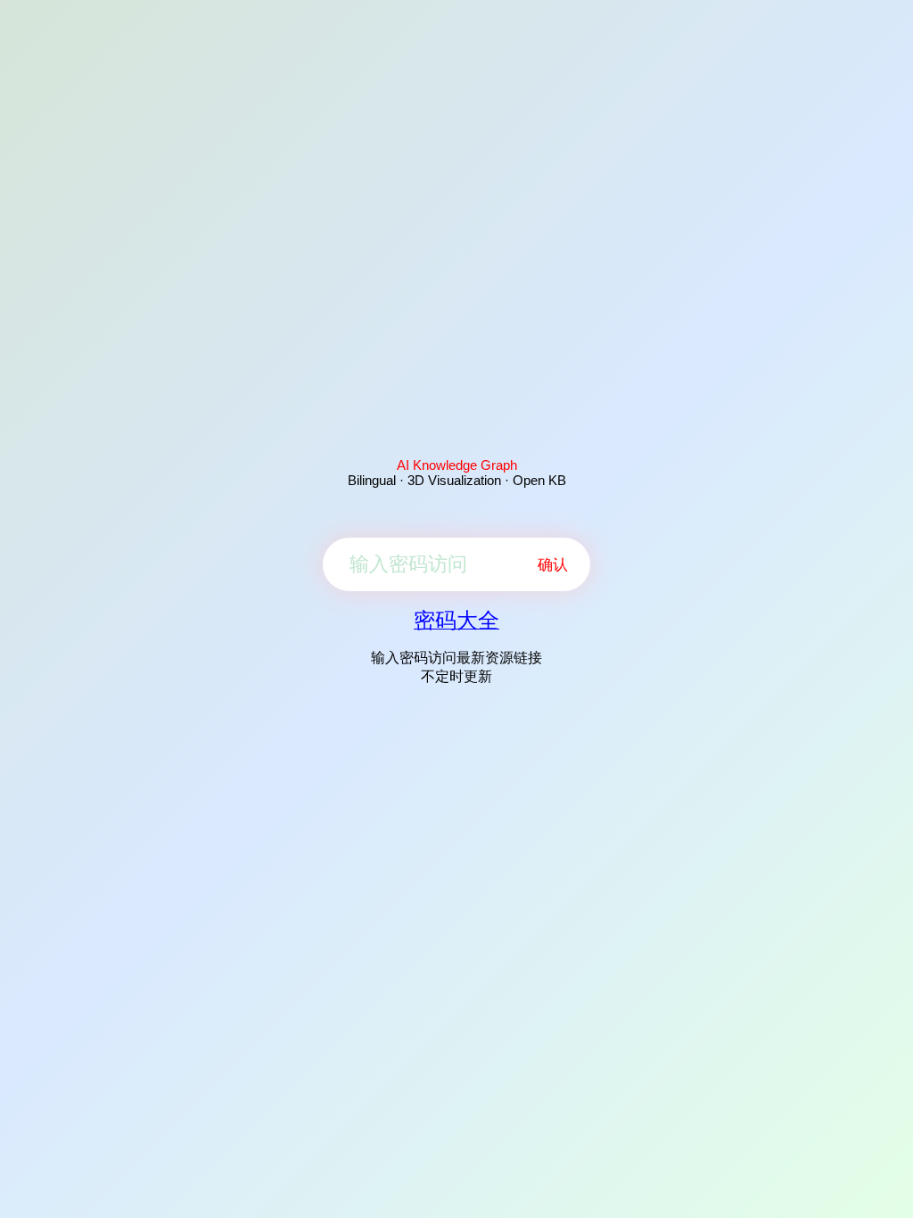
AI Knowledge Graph (457, 465)
